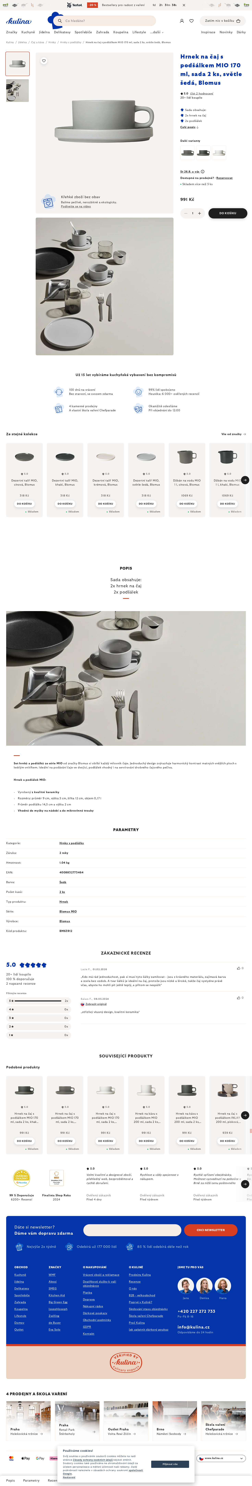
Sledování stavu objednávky (148, 1309)
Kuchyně (20, 1275)
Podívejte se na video (76, 206)
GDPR (87, 1327)
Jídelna (19, 1281)
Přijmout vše (170, 1464)
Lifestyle (20, 1316)
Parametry (31, 1480)
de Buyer (55, 1322)
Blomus (64, 921)
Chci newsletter (211, 1230)
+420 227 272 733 (196, 1311)
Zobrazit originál (96, 1004)
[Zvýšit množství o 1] (199, 213)
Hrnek (63, 901)
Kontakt (89, 1333)
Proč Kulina (137, 1322)
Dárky (241, 32)
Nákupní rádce (93, 1306)
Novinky (226, 32)
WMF (52, 1275)
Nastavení (69, 1477)
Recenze (54, 1480)
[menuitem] (11, 33)
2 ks (62, 892)
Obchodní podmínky (97, 1320)
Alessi (53, 1281)
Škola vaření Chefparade (146, 1316)
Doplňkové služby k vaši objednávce (99, 1283)
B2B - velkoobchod (142, 1295)
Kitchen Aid (57, 1295)
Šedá (62, 882)
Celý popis (187, 127)
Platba (87, 1292)
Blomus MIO (68, 911)
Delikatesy (21, 1288)
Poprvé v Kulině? (140, 1302)
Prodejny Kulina (140, 1275)
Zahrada (20, 1302)
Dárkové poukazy (95, 1313)
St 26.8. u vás (190, 171)
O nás (133, 1288)
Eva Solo (55, 1329)
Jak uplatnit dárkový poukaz (149, 1329)
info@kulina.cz (194, 1327)
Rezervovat (224, 178)
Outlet (19, 1329)
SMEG (53, 1288)
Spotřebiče (22, 1295)
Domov (19, 1322)
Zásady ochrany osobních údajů (93, 1459)
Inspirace (208, 32)
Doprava (89, 1299)
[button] (24, 1141)
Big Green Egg (58, 1302)
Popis (10, 1480)
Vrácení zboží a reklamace (101, 1275)
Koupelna (21, 1309)
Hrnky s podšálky (71, 843)
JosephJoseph (58, 1309)
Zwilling (54, 1316)
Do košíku (227, 213)
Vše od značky (231, 434)
